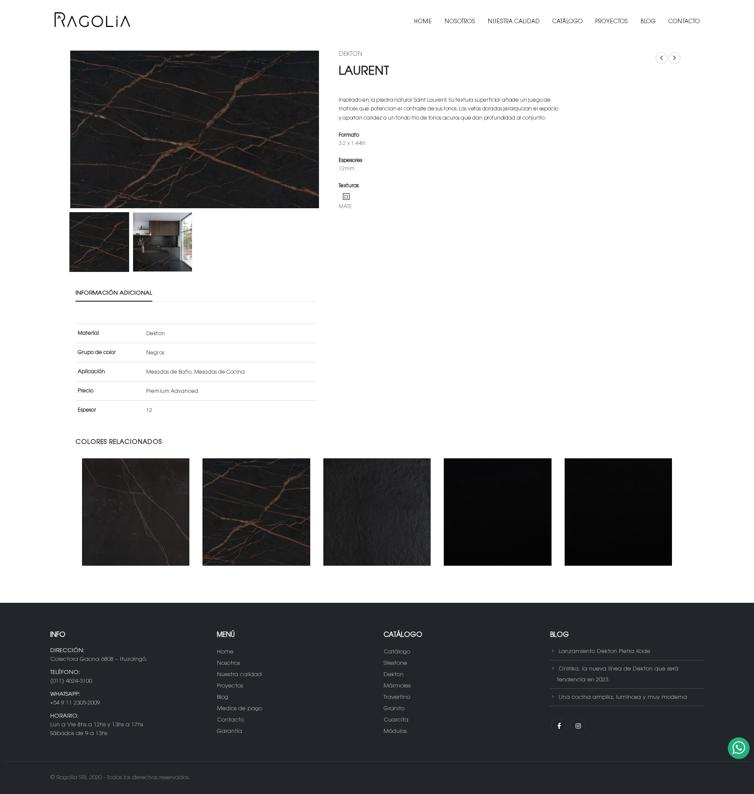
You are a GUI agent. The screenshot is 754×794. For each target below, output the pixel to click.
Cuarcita (396, 720)
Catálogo (567, 21)
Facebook (559, 726)
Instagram (578, 726)
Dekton (350, 55)
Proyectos (612, 21)
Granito (394, 709)
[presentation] (71, 129)
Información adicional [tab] (113, 293)
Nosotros (460, 21)
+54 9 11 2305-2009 (75, 703)
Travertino (397, 697)
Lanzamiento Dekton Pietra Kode (604, 651)
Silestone (395, 663)
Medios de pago (239, 709)
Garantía (229, 731)
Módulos (395, 731)
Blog (648, 21)
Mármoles (397, 686)
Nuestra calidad (514, 21)
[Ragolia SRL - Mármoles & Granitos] (91, 21)
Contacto (684, 21)
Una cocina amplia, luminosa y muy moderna (623, 697)
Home (423, 21)
